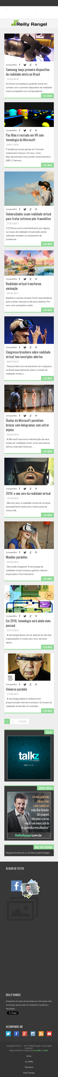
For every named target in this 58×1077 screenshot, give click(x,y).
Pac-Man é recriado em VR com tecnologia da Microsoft (25, 137)
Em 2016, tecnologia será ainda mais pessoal (28, 623)
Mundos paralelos (16, 557)
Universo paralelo (16, 689)
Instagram (16, 9)
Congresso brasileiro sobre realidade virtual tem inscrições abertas (28, 354)
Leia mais (47, 96)
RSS (41, 1033)
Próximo (22, 721)
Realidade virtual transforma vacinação (23, 286)
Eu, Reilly (29, 1061)
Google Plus (31, 65)
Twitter (36, 9)
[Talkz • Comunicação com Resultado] (29, 778)
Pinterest (36, 65)
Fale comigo (29, 1073)
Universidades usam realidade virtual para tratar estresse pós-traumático (28, 216)
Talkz (45, 1050)
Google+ (46, 9)
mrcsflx (37, 1050)
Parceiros (29, 1067)
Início (29, 1056)
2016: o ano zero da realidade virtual (28, 493)
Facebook (26, 9)
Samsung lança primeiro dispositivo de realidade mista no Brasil (27, 71)
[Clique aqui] (29, 921)
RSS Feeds (13, 15)
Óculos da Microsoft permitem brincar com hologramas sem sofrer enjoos (27, 425)
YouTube (6, 9)
